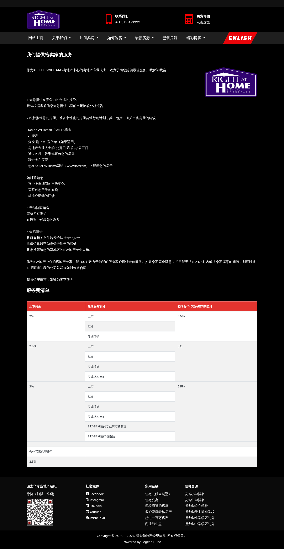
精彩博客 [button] (194, 37)
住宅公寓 (151, 500)
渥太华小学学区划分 (200, 518)
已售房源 (170, 37)
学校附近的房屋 (156, 506)
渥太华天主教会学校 (200, 512)
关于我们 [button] (60, 37)
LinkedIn (95, 506)
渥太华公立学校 (196, 506)
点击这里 (203, 22)
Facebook (96, 494)
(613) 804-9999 (127, 22)
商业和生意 (153, 524)
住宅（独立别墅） (158, 494)
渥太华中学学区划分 (200, 524)
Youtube (95, 512)
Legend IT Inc (151, 542)
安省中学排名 (195, 500)
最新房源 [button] (143, 37)
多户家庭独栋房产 (158, 512)
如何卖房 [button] (88, 37)
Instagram (96, 500)
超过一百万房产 (156, 518)
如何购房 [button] (115, 37)
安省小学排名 (195, 494)
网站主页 (35, 37)
